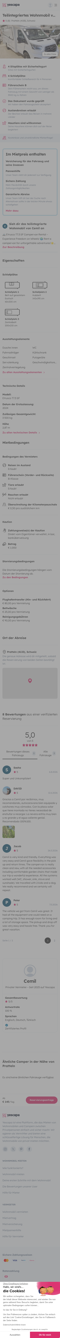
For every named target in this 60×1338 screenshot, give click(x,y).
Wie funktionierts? (12, 1168)
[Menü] (53, 5)
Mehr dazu (12, 210)
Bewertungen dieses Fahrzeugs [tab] (20, 753)
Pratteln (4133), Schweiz (23, 20)
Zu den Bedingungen (15, 577)
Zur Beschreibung (13, 247)
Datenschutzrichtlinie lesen (14, 1325)
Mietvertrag (9, 1217)
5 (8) (8, 20)
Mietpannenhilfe (11, 1230)
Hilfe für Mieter (11, 1192)
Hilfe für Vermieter (13, 1236)
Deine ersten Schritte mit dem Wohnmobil (26, 1180)
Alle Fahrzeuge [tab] (47, 753)
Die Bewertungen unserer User (19, 1186)
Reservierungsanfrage (42, 1100)
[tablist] (30, 754)
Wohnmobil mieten (13, 1174)
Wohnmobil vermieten (15, 1211)
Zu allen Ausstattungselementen (22, 372)
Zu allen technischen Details (20, 432)
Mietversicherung (12, 1224)
